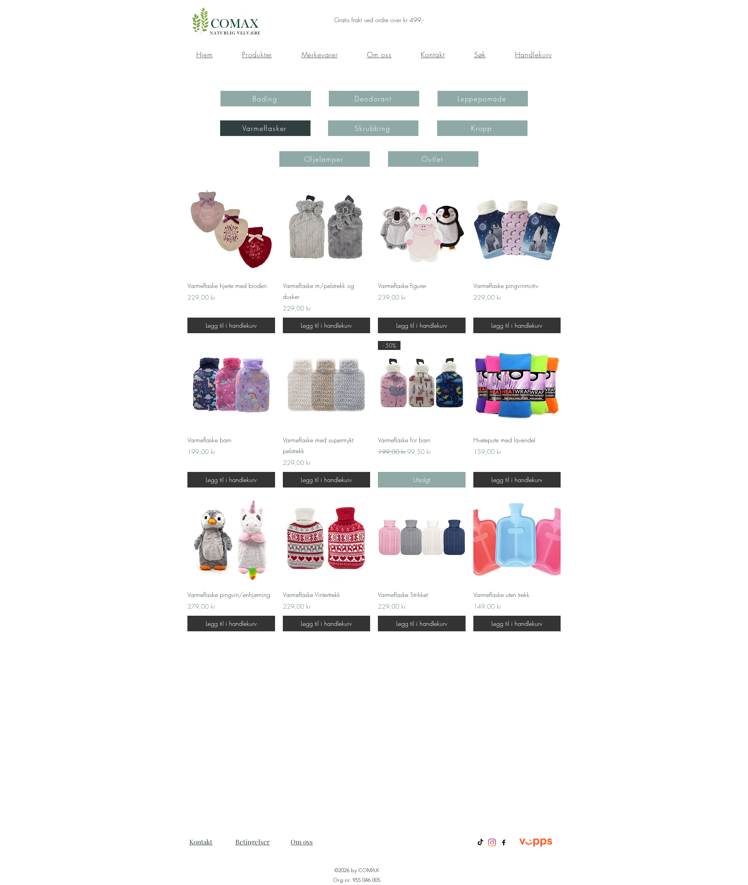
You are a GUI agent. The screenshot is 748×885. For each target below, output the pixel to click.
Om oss (302, 841)
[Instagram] (492, 842)
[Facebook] (504, 842)
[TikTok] (480, 842)
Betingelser (252, 841)
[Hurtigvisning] (231, 230)
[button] (480, 54)
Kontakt (200, 841)
